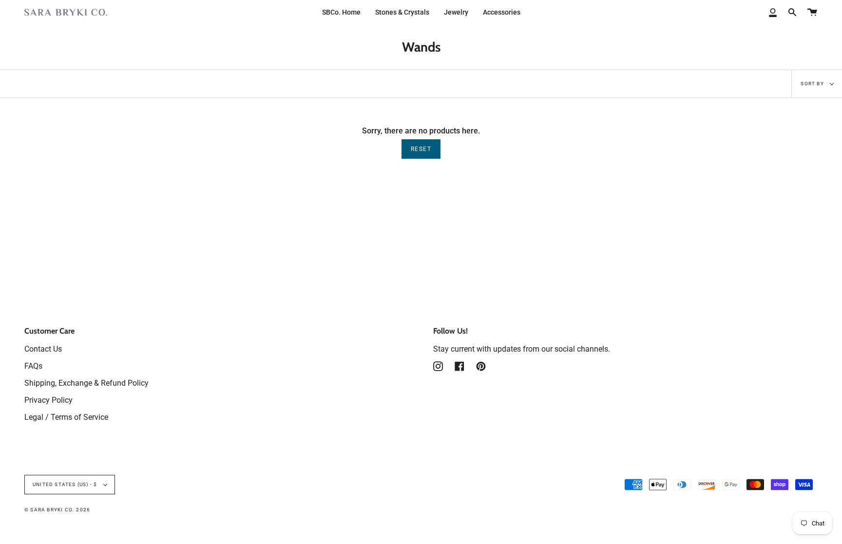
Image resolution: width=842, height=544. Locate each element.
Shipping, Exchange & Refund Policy (86, 383)
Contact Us (43, 349)
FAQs (33, 366)
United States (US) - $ (66, 484)
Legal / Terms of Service (66, 417)
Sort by (813, 83)
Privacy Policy (48, 400)
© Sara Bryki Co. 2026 (57, 509)
